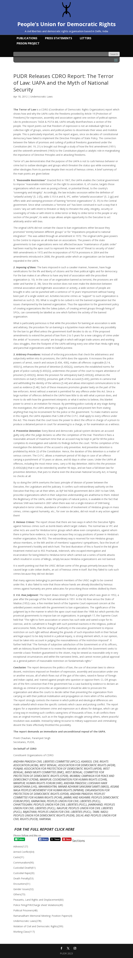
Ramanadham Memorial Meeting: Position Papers (42, 915)
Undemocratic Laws (41, 96)
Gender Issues (23, 889)
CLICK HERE (64, 829)
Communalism (23, 862)
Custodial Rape (23, 873)
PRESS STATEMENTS (58, 38)
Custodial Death (24, 867)
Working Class (24, 931)
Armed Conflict (23, 851)
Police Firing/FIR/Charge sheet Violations (38, 905)
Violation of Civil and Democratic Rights (38, 926)
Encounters (21, 883)
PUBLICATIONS (27, 38)
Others (19, 894)
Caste (18, 857)
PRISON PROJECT (28, 43)
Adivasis (20, 846)
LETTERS (85, 38)
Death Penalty (23, 878)
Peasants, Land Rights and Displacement (38, 899)
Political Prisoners (25, 910)
